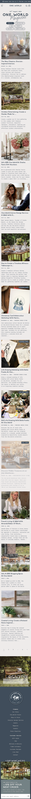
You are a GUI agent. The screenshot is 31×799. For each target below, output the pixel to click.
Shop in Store (15, 717)
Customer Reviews (15, 749)
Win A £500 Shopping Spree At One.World (12, 575)
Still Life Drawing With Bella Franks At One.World (15, 422)
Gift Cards (15, 738)
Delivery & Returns (15, 743)
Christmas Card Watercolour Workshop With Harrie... (12, 317)
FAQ (15, 741)
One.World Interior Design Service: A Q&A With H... (14, 214)
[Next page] (27, 649)
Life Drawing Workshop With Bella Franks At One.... (14, 371)
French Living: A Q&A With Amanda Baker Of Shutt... (12, 523)
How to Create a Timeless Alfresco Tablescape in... (14, 265)
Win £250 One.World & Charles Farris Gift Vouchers (13, 164)
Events (18, 26)
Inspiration (19, 23)
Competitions (20, 28)
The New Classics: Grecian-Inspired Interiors (12, 63)
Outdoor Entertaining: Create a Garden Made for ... (13, 113)
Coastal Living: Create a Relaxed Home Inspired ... (14, 622)
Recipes (9, 28)
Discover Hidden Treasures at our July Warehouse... (14, 472)
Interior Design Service (15, 720)
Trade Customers (15, 746)
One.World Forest (15, 714)
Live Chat (15, 752)
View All (10, 23)
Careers (15, 728)
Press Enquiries (15, 731)
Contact (15, 754)
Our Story (15, 712)
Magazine (15, 725)
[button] (29, 6)
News (12, 26)
